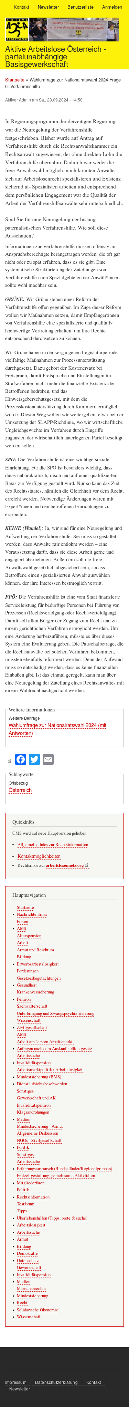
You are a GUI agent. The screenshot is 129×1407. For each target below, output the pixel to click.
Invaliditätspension (34, 1063)
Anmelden (112, 6)
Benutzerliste (80, 6)
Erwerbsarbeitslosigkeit (38, 964)
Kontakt (21, 6)
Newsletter (48, 6)
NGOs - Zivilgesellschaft (39, 1140)
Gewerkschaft (29, 1267)
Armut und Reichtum (35, 950)
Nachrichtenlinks (32, 914)
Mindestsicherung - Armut (40, 1126)
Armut (22, 1239)
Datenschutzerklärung (56, 1382)
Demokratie (27, 1253)
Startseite (14, 79)
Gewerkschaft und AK (36, 1098)
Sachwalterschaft (32, 1006)
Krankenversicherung (35, 992)
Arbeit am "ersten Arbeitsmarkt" (45, 1042)
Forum (22, 921)
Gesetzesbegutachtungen (39, 978)
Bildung (24, 957)
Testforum (25, 1204)
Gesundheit (27, 985)
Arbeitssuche (28, 1055)
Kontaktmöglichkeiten (39, 856)
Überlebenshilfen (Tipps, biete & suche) (52, 1218)
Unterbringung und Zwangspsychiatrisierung (55, 1013)
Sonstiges (25, 1091)
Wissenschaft (29, 1020)
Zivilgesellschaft (32, 1027)
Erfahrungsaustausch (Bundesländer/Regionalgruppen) (64, 1169)
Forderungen (28, 971)
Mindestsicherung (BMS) (39, 1077)
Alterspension (29, 936)
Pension (24, 999)
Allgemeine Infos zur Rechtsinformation (53, 844)
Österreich (20, 789)
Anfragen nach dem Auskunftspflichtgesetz (54, 1048)
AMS (21, 928)
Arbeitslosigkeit (31, 1225)
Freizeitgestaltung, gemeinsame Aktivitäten (56, 1175)
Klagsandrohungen (33, 1112)
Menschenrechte (31, 1288)
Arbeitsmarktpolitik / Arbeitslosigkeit (50, 1070)
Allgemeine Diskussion (37, 1133)
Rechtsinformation (33, 1197)
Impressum (15, 1382)
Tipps (22, 1211)
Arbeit (22, 942)
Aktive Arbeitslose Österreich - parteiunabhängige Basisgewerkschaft (55, 56)
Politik (23, 1147)
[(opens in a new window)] (9, 758)
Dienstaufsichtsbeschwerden (42, 1084)
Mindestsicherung (32, 1296)
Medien (23, 1119)
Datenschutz (28, 1260)
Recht (22, 1303)
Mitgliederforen (30, 1183)
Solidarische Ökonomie (37, 1310)
